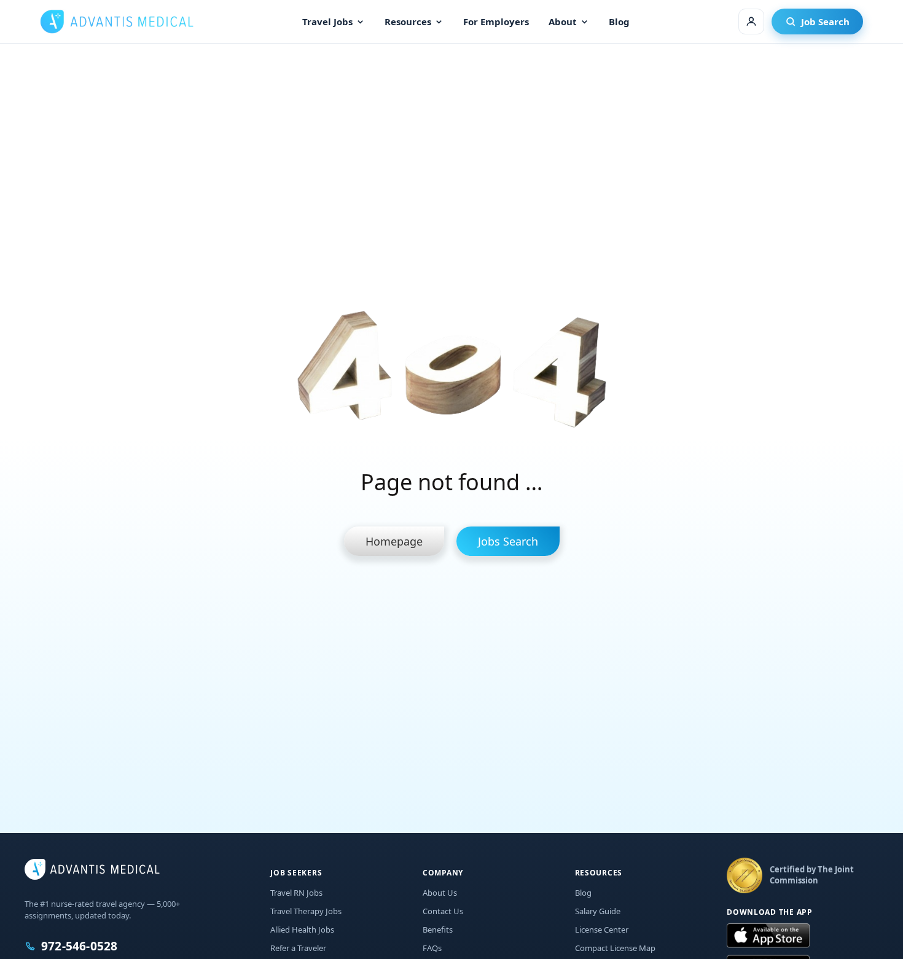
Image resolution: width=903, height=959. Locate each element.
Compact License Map (615, 947)
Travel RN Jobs (296, 892)
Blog (619, 21)
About (563, 21)
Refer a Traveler (298, 947)
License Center (601, 929)
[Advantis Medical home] (117, 21)
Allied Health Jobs (302, 929)
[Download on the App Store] (768, 936)
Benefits (438, 929)
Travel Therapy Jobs (306, 911)
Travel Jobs (327, 21)
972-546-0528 (79, 946)
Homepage (394, 541)
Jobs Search (508, 541)
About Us (440, 892)
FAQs (432, 947)
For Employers (496, 21)
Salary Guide (597, 911)
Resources (408, 21)
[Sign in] (751, 21)
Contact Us (443, 911)
